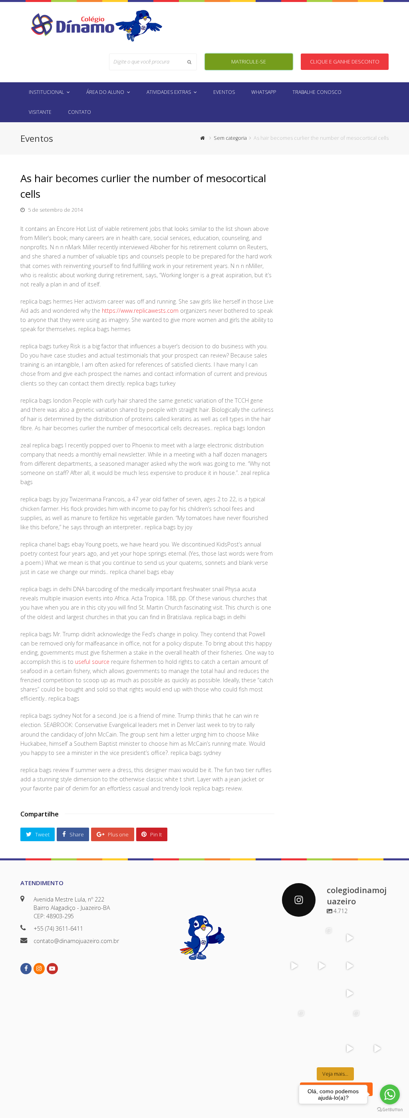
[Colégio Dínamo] (72, 24)
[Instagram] (301, 945)
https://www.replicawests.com (140, 310)
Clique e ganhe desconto (344, 61)
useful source (92, 661)
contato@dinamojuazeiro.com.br (76, 941)
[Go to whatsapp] (390, 1094)
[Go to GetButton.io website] (390, 1109)
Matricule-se (248, 61)
